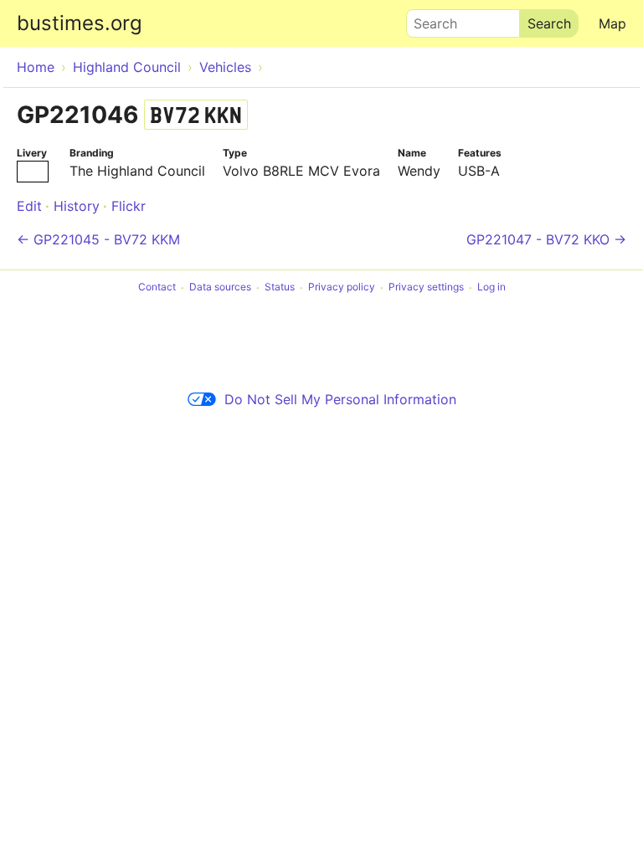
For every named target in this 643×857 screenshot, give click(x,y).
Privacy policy (341, 287)
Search (428, 19)
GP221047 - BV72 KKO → (546, 239)
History (77, 206)
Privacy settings (426, 287)
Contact (157, 287)
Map (612, 23)
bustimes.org (79, 23)
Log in (491, 287)
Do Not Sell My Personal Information (340, 399)
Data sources (220, 287)
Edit (29, 206)
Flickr (128, 206)
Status (280, 287)
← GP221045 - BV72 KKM (98, 239)
